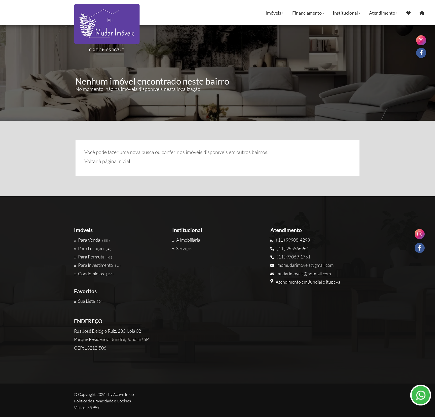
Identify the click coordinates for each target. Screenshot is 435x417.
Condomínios (96, 273)
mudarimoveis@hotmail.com (303, 273)
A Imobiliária (188, 240)
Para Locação (94, 248)
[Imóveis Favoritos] (408, 12)
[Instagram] (420, 234)
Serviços (184, 248)
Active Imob (123, 394)
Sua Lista (90, 301)
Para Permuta (95, 256)
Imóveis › (274, 13)
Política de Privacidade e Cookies (102, 400)
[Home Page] (421, 12)
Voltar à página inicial (107, 161)
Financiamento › (308, 13)
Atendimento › (383, 13)
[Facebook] (420, 248)
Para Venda (94, 240)
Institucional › (346, 13)
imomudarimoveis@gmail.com (305, 265)
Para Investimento (99, 265)
